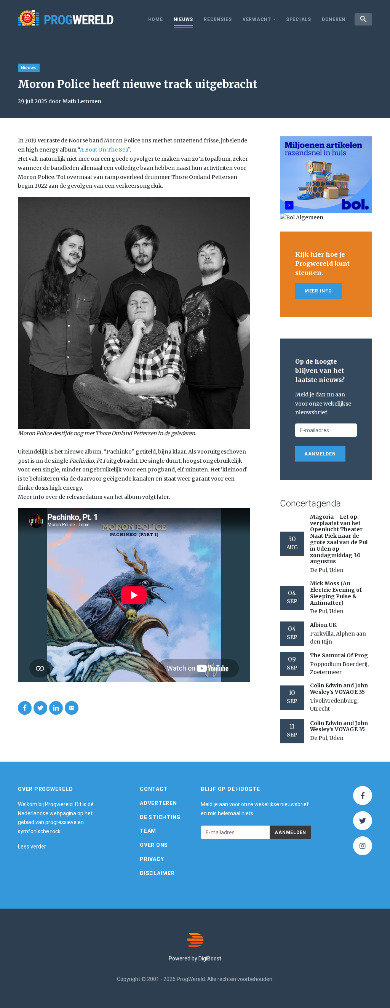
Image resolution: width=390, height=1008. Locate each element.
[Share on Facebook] (25, 708)
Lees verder (32, 846)
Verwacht (257, 19)
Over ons (154, 845)
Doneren (333, 19)
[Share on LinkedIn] (56, 708)
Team (148, 831)
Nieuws (183, 19)
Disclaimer (157, 873)
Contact (154, 789)
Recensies (218, 19)
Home (155, 19)
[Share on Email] (71, 708)
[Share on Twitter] (40, 708)
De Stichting (160, 817)
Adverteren (158, 803)
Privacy (152, 859)
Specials (298, 19)
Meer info (318, 291)
